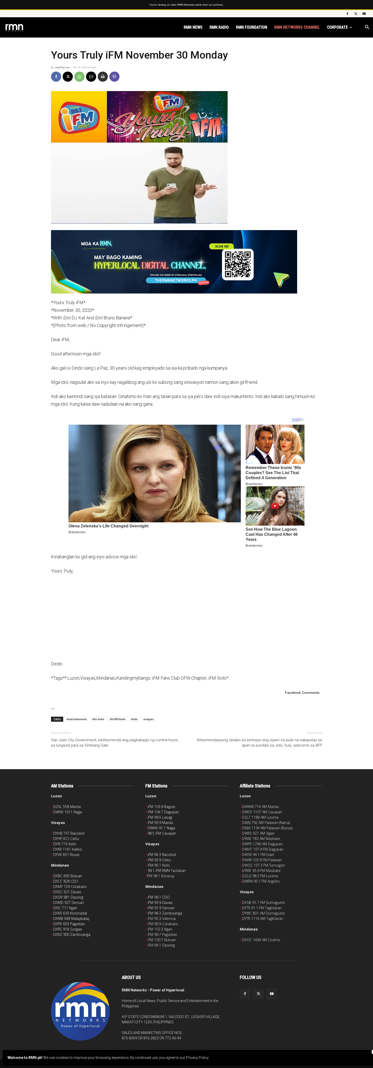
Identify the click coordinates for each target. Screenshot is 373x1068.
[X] (356, 13)
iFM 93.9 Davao (160, 902)
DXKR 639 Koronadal (70, 913)
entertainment (76, 719)
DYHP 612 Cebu (66, 838)
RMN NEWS (193, 27)
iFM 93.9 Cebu (159, 859)
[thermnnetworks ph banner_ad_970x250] (186, 262)
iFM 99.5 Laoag (160, 817)
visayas (148, 719)
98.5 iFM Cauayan (162, 833)
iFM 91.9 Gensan (161, 907)
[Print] (103, 77)
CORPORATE (337, 27)
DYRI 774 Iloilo (64, 843)
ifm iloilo (98, 719)
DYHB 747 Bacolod (68, 833)
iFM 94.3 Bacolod (162, 854)
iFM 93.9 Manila (160, 822)
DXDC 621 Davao (67, 891)
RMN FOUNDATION (251, 27)
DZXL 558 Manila (67, 806)
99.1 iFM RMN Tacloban (167, 870)
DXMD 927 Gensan (68, 902)
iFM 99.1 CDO (159, 897)
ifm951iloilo (118, 719)
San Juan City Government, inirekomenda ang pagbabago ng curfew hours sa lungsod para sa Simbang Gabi (114, 743)
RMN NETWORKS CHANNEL (297, 27)
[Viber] (114, 77)
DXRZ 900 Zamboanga (71, 934)
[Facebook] (347, 13)
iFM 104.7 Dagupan (163, 811)
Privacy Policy (197, 1058)
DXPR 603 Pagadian (69, 923)
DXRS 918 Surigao (67, 929)
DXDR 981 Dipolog (68, 897)
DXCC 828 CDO (65, 881)
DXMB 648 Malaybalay (71, 918)
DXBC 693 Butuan (67, 875)
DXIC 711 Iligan (65, 907)
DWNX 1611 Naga (67, 811)
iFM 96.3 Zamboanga (165, 913)
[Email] (91, 77)
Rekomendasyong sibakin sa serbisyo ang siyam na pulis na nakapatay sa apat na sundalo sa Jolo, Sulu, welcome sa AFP (259, 743)
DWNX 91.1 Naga (161, 827)
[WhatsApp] (79, 77)
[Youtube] (364, 13)
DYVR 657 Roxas (66, 854)
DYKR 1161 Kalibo (67, 849)
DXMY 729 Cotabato (70, 886)
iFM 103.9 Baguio (161, 806)
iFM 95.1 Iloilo (159, 865)
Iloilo (134, 719)
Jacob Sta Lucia (62, 67)
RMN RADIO (219, 27)
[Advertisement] (186, 616)
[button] (367, 27)
